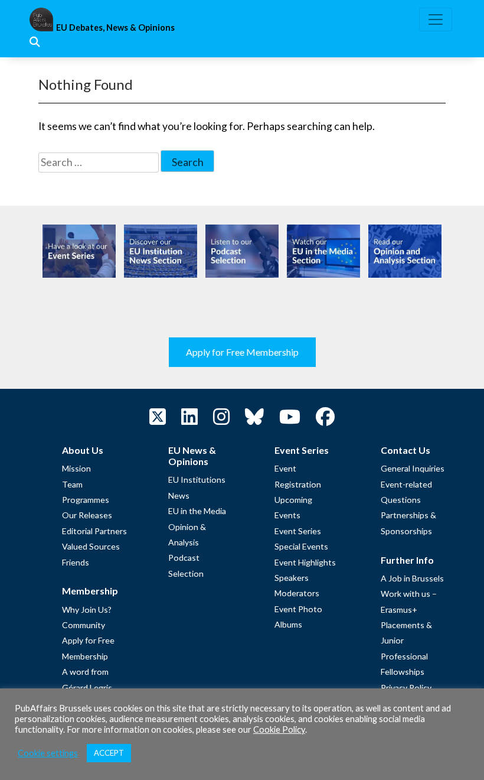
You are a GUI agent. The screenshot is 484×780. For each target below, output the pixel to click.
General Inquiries (412, 468)
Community (83, 625)
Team (72, 484)
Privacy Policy (406, 687)
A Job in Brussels (412, 578)
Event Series (297, 531)
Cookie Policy (279, 729)
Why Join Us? (87, 609)
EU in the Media (197, 511)
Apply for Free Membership (242, 352)
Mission (76, 468)
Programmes (85, 500)
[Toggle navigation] (435, 19)
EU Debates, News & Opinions (115, 27)
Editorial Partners (94, 531)
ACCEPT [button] (109, 753)
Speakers (291, 578)
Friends (75, 562)
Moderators (296, 593)
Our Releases (87, 515)
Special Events (301, 546)
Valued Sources (91, 546)
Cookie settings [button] (48, 753)
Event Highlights (305, 562)
